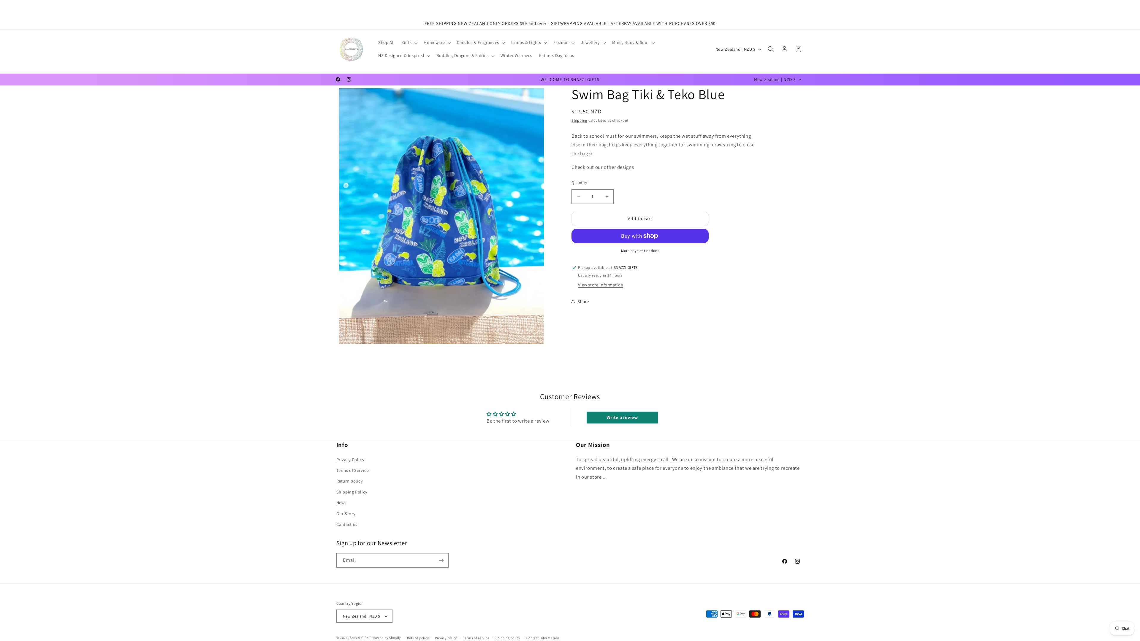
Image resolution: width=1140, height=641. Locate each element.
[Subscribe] (441, 560)
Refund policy (418, 638)
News (341, 502)
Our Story (346, 513)
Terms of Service (352, 470)
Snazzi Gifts (360, 637)
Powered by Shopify (385, 637)
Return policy (349, 481)
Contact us (346, 524)
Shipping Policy (352, 492)
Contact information (542, 638)
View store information (600, 285)
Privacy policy (446, 638)
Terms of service (476, 638)
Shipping (579, 120)
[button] (409, 42)
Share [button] (583, 301)
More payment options (640, 250)
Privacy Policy (350, 459)
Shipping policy (507, 638)
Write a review (622, 417)
